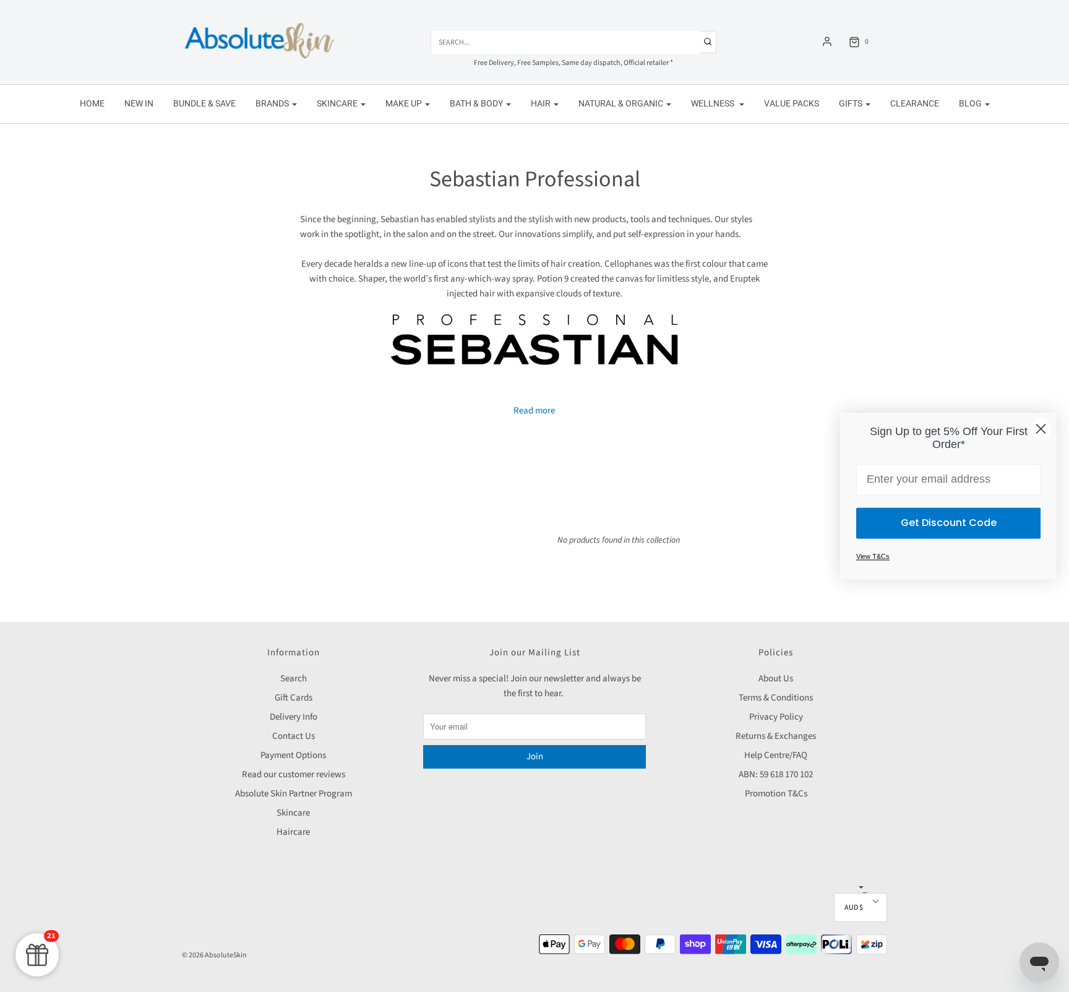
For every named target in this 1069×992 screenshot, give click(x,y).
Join (534, 756)
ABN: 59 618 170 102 (776, 774)
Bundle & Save (204, 103)
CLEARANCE (914, 103)
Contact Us (293, 736)
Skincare (293, 812)
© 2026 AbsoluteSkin (214, 955)
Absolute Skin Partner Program (293, 793)
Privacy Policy (776, 716)
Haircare (293, 832)
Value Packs (791, 103)
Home (92, 103)
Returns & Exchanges (776, 736)
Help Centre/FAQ (775, 755)
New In (138, 103)
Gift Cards (293, 697)
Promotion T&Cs (776, 793)
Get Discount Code (949, 522)
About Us (775, 678)
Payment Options (293, 755)
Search (293, 678)
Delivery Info (293, 716)
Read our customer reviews (293, 774)
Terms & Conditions (776, 697)
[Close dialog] (1041, 428)
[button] (860, 907)
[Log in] (827, 41)
